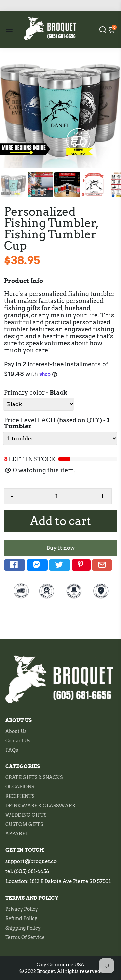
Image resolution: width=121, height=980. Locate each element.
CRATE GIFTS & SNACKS (34, 777)
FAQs (11, 750)
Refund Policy (21, 918)
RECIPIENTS (19, 796)
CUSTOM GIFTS (24, 824)
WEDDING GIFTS (25, 815)
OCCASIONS (19, 786)
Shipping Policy (23, 928)
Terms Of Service (25, 937)
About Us (16, 731)
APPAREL (16, 833)
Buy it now (60, 548)
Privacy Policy (21, 909)
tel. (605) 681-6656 (27, 871)
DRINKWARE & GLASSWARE (40, 805)
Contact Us (17, 740)
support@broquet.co (31, 861)
